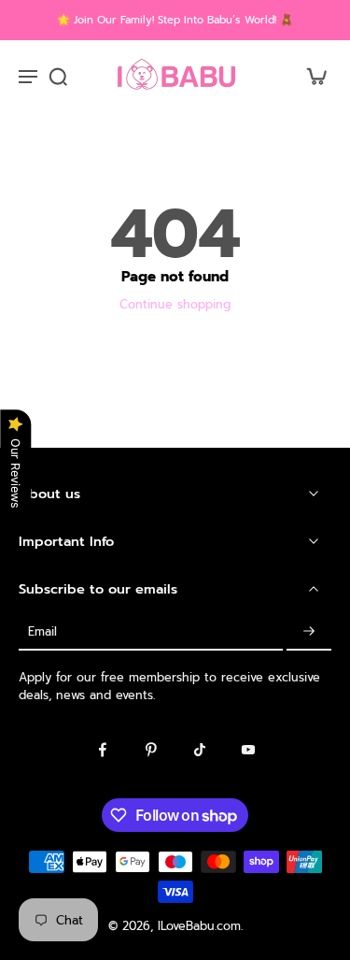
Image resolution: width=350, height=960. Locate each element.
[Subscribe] (309, 631)
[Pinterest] (151, 749)
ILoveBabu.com (199, 926)
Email (42, 631)
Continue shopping (175, 304)
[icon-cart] (310, 75)
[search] (57, 75)
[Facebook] (102, 749)
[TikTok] (199, 749)
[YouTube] (248, 749)
